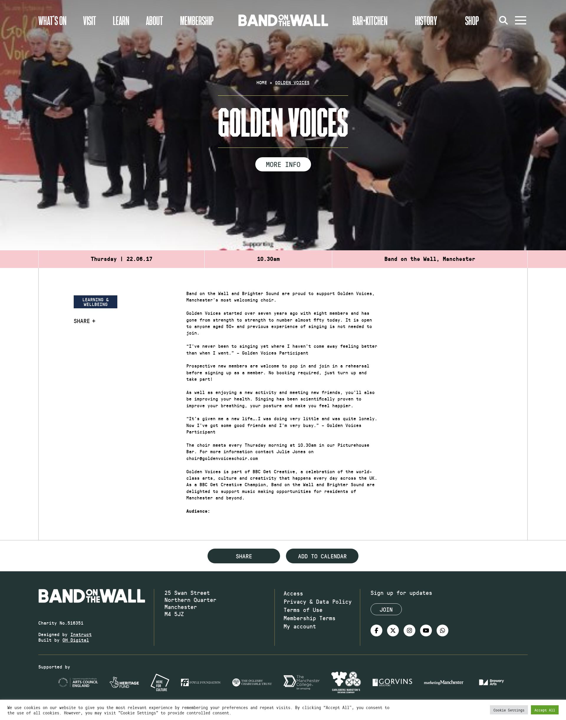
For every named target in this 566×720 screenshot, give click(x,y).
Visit (89, 20)
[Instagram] (409, 630)
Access (293, 593)
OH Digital (75, 640)
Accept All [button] (544, 709)
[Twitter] (393, 630)
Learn (121, 20)
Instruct (81, 634)
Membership (197, 20)
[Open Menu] (521, 20)
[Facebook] (376, 630)
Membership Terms (309, 618)
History (426, 20)
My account (300, 626)
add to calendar (322, 556)
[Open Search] (503, 20)
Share (82, 320)
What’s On (52, 20)
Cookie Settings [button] (508, 709)
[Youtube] (426, 630)
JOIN (386, 609)
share (244, 556)
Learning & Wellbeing (95, 301)
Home (261, 82)
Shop (472, 20)
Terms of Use (303, 609)
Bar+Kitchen (370, 20)
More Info (283, 164)
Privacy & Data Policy (318, 601)
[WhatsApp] (442, 630)
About (154, 20)
